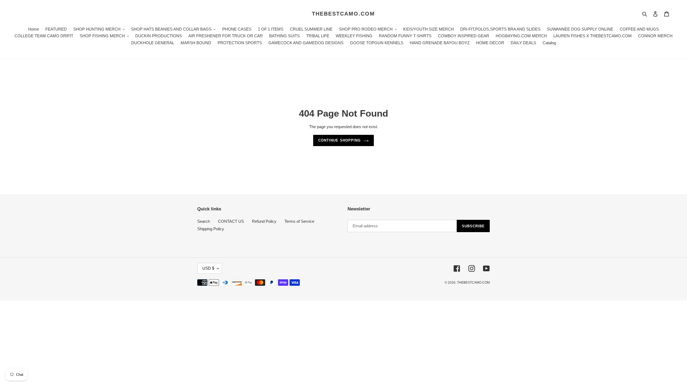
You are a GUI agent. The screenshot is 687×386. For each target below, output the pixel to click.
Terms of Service (299, 221)
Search (203, 221)
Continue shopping (339, 140)
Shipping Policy (210, 229)
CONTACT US (231, 221)
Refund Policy (264, 221)
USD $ (208, 268)
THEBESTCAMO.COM (343, 14)
